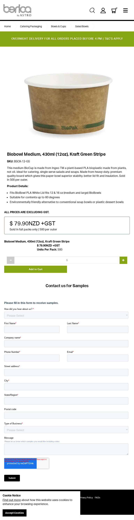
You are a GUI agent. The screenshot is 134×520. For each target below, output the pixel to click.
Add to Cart (35, 269)
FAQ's (97, 497)
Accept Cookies (14, 512)
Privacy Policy (86, 497)
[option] (67, 99)
